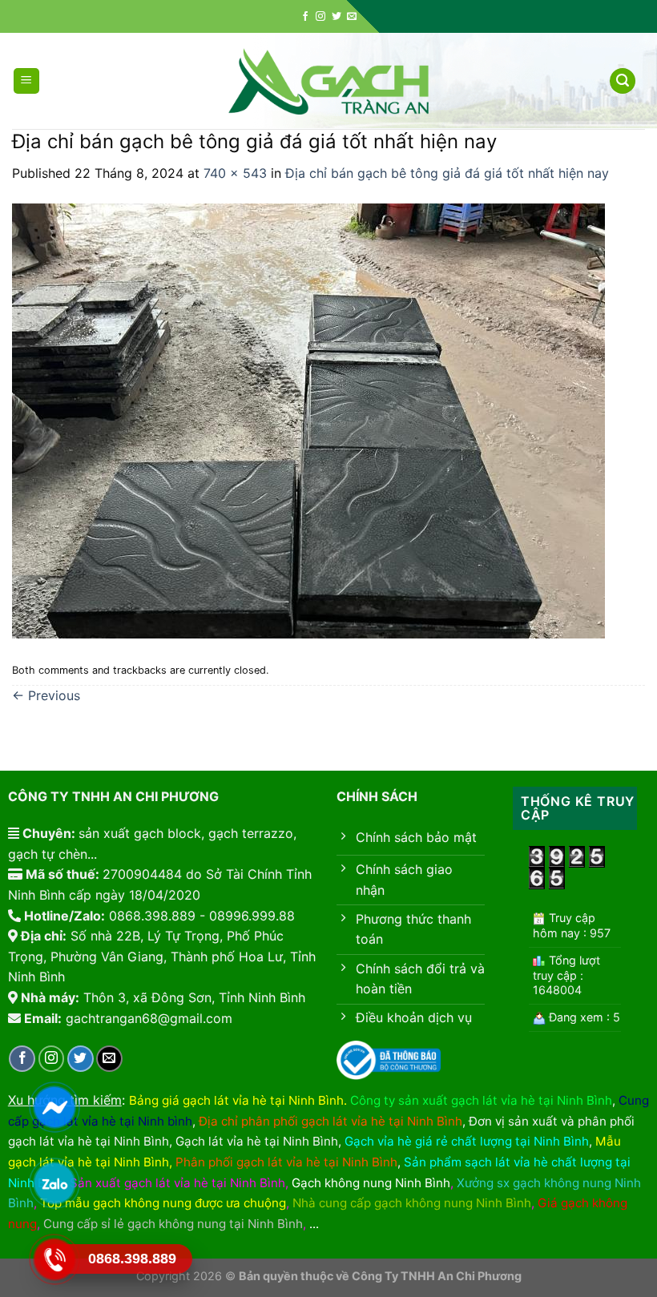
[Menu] (27, 81)
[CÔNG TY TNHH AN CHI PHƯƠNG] (328, 81)
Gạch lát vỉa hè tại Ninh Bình (256, 1141)
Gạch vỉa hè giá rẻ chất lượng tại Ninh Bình (467, 1141)
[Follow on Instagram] (320, 16)
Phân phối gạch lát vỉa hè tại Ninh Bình (286, 1162)
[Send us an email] (352, 16)
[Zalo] (53, 1183)
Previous (46, 695)
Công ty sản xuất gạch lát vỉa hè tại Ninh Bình (481, 1100)
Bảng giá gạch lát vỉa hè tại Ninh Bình (236, 1100)
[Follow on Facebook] (305, 16)
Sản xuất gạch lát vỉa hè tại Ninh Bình (177, 1182)
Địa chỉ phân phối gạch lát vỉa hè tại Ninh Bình (330, 1121)
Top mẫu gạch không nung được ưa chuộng (163, 1202)
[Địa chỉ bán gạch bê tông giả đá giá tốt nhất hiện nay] (308, 420)
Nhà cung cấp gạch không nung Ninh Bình (411, 1202)
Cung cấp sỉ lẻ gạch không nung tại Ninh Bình (173, 1223)
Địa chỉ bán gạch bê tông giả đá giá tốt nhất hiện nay (447, 173)
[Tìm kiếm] (622, 81)
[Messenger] (53, 1107)
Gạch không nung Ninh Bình (371, 1182)
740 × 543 (235, 173)
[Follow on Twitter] (336, 16)
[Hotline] (53, 1259)
